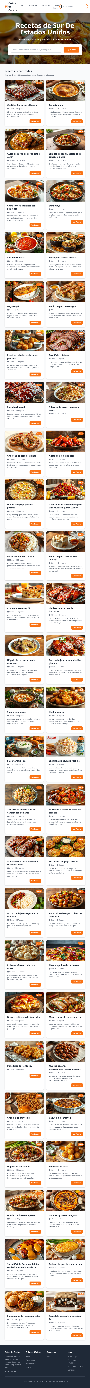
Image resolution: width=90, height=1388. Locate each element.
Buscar (73, 50)
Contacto (71, 1370)
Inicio (23, 5)
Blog (48, 1356)
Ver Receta (35, 121)
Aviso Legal (72, 1356)
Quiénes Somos (56, 6)
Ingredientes (44, 5)
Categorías (32, 5)
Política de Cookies (75, 1366)
